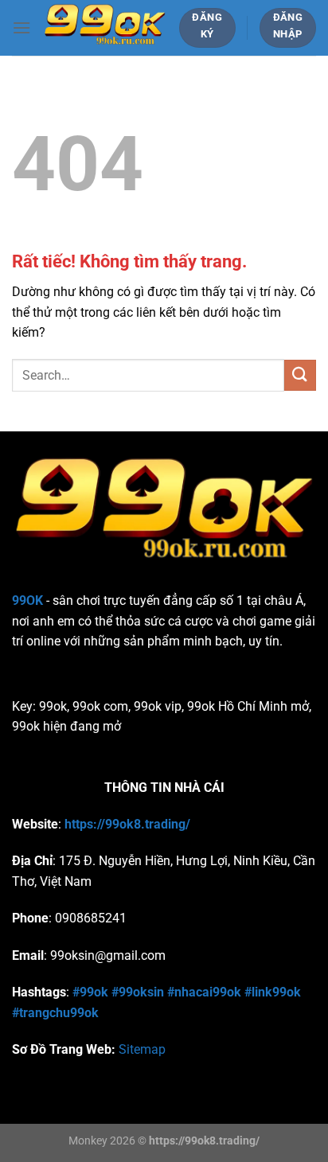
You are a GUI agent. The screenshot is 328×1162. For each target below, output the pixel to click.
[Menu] (21, 27)
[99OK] (104, 28)
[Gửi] (300, 375)
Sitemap (142, 1049)
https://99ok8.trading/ (127, 824)
